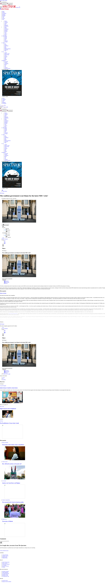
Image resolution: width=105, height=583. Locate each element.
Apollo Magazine (5, 572)
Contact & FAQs (5, 554)
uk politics (4, 379)
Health (5, 59)
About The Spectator (5, 562)
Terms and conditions (6, 564)
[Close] (1, 543)
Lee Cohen (4, 480)
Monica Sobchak (3, 293)
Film (5, 46)
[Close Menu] (1, 107)
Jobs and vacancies (5, 566)
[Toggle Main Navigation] (1, 7)
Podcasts (3, 14)
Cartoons (5, 67)
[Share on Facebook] (4, 241)
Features (5, 62)
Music (5, 47)
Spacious (9, 237)
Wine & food (6, 54)
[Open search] (0, 105)
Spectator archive (5, 574)
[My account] (19, 7)
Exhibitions (6, 45)
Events (3, 16)
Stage (5, 50)
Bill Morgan (2, 324)
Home (3, 11)
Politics (5, 21)
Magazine (6, 25)
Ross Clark (2, 406)
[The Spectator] (9, 7)
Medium (8, 230)
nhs (2, 378)
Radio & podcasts (7, 48)
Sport (5, 57)
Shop (3, 19)
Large (9, 231)
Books (5, 44)
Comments (6, 328)
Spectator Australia (5, 571)
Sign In (17, 7)
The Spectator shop (5, 573)
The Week (6, 61)
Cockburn (6, 22)
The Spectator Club (5, 576)
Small (8, 228)
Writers (3, 12)
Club (3, 17)
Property (5, 56)
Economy (6, 40)
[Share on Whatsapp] (4, 243)
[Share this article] (3, 244)
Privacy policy (4, 563)
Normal (8, 235)
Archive (3, 18)
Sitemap (3, 567)
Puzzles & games (7, 68)
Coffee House (4, 35)
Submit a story (4, 556)
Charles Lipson (4, 461)
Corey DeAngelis (3, 385)
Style (5, 58)
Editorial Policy (5, 557)
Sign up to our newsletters (6, 581)
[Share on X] (4, 242)
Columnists (6, 63)
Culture (5, 23)
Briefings (3, 15)
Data (5, 39)
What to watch (6, 53)
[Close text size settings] (3, 226)
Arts (5, 43)
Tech (5, 24)
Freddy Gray (4, 519)
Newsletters (4, 13)
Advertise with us (5, 555)
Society (5, 37)
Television (6, 49)
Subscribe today (5, 580)
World (5, 38)
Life (3, 51)
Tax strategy (4, 565)
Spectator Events (5, 575)
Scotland (5, 41)
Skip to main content (3, 0)
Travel (5, 55)
